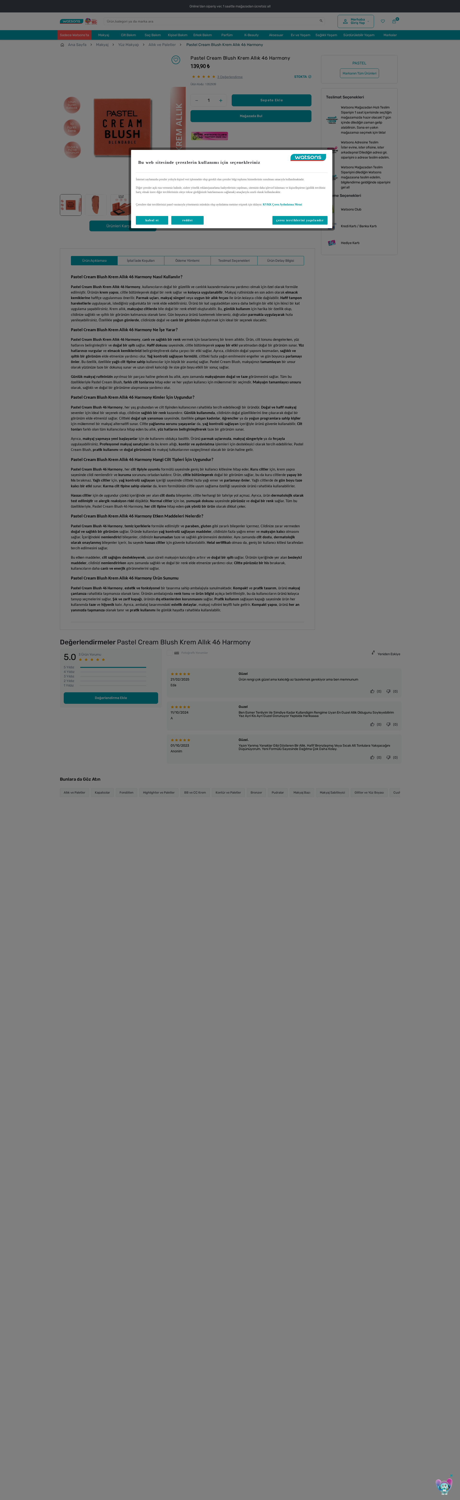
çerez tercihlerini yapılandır (300, 220)
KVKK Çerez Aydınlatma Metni (282, 204)
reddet (187, 220)
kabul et (152, 220)
